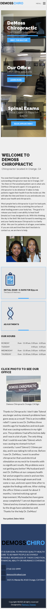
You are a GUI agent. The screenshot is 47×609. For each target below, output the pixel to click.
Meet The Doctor (18, 40)
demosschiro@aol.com (16, 574)
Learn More (16, 80)
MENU (38, 3)
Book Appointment (23, 124)
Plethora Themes (29, 604)
